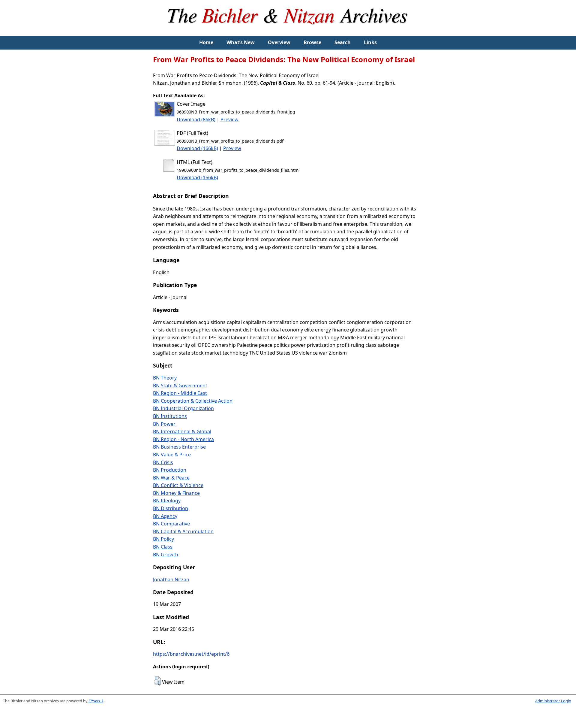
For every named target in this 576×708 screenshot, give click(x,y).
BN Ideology (167, 500)
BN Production (169, 470)
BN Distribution (170, 508)
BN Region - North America (183, 439)
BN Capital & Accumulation (183, 531)
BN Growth (165, 554)
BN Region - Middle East (180, 393)
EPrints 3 (95, 700)
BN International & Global (182, 431)
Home (206, 42)
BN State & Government (180, 385)
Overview (279, 42)
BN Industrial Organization (183, 408)
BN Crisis (163, 462)
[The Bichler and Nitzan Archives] (288, 32)
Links (370, 42)
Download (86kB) (196, 119)
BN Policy (163, 539)
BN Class (162, 546)
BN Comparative (171, 523)
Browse (312, 42)
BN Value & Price (172, 454)
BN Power (164, 424)
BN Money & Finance (176, 493)
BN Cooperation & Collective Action (192, 401)
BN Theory (165, 377)
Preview (229, 119)
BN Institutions (170, 416)
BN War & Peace (171, 477)
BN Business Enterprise (179, 446)
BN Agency (165, 516)
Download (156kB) (197, 177)
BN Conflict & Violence (178, 485)
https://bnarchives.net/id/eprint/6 (191, 654)
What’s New (240, 42)
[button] (157, 680)
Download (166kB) (197, 148)
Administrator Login (553, 700)
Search (342, 42)
